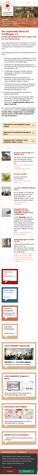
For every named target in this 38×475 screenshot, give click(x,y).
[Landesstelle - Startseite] (7, 8)
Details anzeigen (7, 467)
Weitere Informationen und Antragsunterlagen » (22, 233)
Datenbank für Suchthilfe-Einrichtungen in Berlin (17, 133)
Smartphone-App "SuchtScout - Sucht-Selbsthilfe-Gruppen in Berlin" (16, 141)
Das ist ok (26, 471)
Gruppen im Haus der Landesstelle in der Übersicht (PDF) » (23, 255)
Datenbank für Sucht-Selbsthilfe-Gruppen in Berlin (17, 125)
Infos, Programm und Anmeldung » (20, 203)
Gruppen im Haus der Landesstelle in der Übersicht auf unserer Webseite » (24, 259)
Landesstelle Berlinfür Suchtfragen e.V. (8, 13)
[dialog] (18, 464)
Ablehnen (10, 471)
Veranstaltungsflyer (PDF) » (22, 169)
